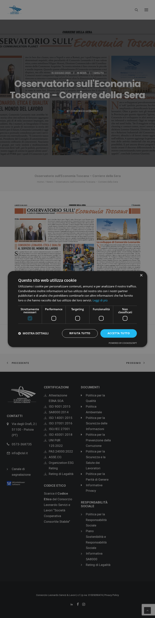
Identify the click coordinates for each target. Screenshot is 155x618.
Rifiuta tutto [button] (79, 333)
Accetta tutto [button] (119, 333)
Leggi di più (100, 300)
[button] (33, 333)
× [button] (141, 275)
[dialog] (77, 309)
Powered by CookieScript (123, 343)
